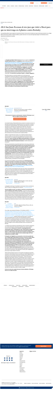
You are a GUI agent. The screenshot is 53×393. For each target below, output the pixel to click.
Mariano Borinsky (32, 285)
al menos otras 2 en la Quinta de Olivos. (16, 166)
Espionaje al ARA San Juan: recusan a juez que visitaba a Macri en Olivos (23, 181)
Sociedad (21, 355)
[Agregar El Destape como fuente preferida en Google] (34, 40)
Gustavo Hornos (24, 285)
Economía (21, 354)
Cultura (21, 358)
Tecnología (22, 369)
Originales (27, 286)
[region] (26, 15)
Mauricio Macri (21, 286)
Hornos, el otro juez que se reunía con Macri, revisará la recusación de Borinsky (23, 110)
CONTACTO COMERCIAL (42, 383)
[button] (1, 45)
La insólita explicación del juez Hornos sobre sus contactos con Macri (23, 205)
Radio (21, 366)
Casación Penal (14, 286)
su (19, 62)
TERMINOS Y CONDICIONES (27, 383)
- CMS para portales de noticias (27, 387)
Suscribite (43, 346)
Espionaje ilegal (11, 285)
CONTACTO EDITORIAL (48, 383)
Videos (21, 365)
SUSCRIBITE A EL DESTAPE (19, 118)
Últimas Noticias (22, 371)
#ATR (21, 359)
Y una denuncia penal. (28, 187)
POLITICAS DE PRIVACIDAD (35, 383)
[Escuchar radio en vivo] (37, 3)
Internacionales (22, 360)
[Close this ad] (52, 388)
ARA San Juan (18, 285)
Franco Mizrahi (16, 183)
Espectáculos (22, 370)
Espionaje (5, 285)
